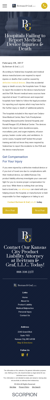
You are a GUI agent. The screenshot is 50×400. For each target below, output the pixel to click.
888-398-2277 (25, 272)
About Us (25, 301)
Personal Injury (25, 312)
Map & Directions (24, 343)
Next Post (40, 210)
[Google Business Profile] (22, 354)
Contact (11, 202)
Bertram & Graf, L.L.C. (25, 202)
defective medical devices (14, 82)
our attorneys (24, 189)
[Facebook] (27, 354)
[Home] (24, 5)
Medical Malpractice (25, 308)
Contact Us (25, 315)
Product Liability (25, 304)
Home (25, 297)
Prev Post (10, 210)
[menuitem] (13, 387)
